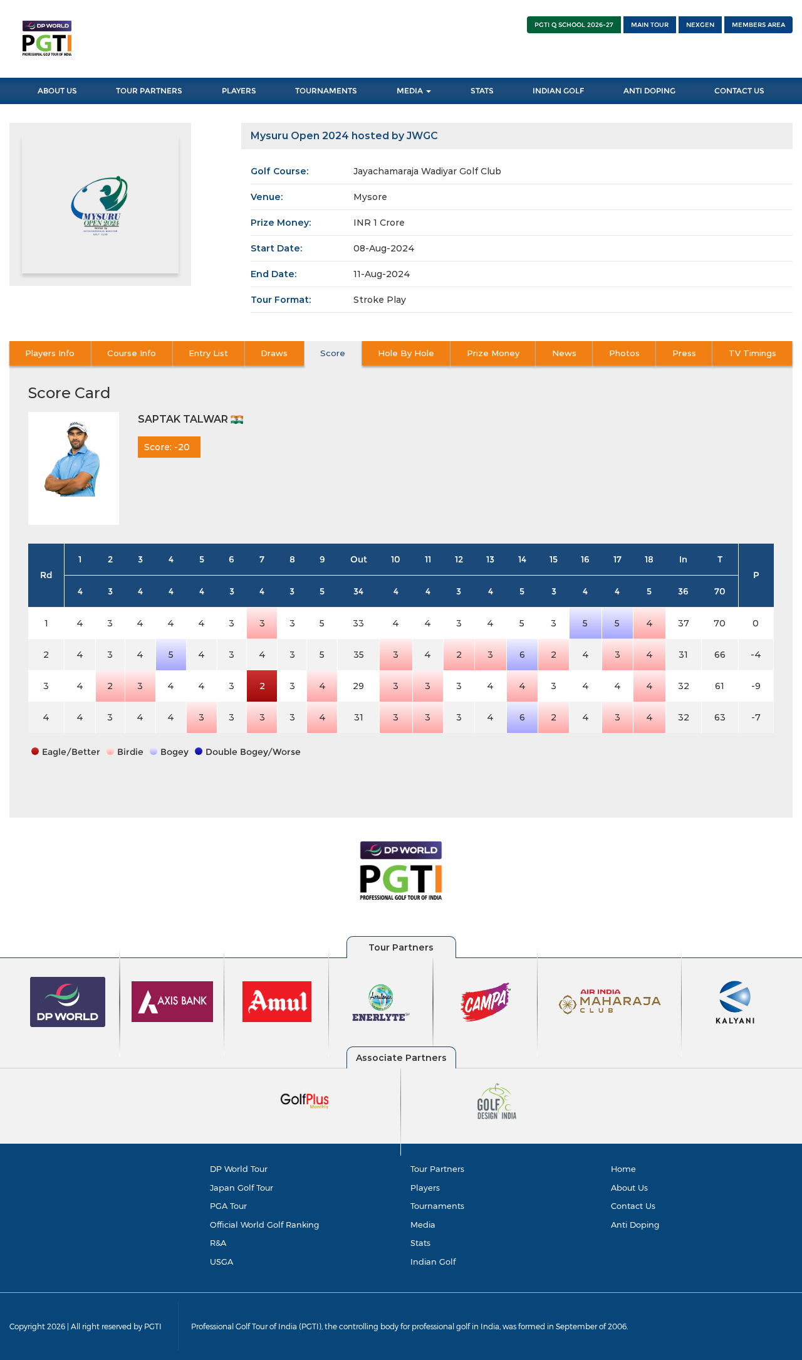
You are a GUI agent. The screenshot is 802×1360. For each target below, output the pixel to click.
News (564, 353)
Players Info (50, 353)
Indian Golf (558, 90)
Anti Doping (649, 90)
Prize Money (493, 353)
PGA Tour (228, 1206)
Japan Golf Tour (241, 1188)
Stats (482, 90)
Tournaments (326, 90)
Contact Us (739, 90)
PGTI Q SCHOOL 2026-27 (573, 25)
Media (411, 90)
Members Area (758, 25)
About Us (57, 90)
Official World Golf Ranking (264, 1225)
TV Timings (752, 353)
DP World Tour (239, 1169)
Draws (274, 353)
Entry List (208, 353)
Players (239, 90)
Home (623, 1169)
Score (332, 353)
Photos (624, 353)
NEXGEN (700, 25)
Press (684, 353)
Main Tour (650, 25)
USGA (221, 1262)
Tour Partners (149, 90)
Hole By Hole (406, 353)
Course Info (131, 353)
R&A (218, 1243)
